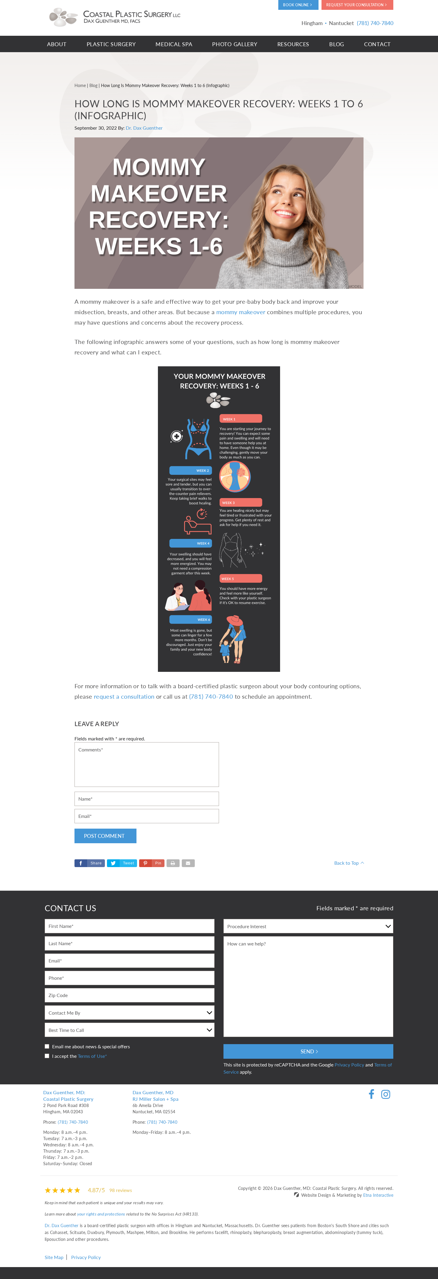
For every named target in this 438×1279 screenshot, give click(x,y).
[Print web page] (173, 863)
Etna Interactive (378, 1195)
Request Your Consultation (354, 4)
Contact (377, 44)
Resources (293, 44)
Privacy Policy (349, 1064)
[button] (151, 863)
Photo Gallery (234, 44)
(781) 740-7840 (73, 1122)
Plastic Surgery (111, 44)
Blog (336, 44)
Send (307, 1051)
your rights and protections (101, 1214)
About (57, 44)
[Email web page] (188, 863)
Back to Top (346, 862)
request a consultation (124, 696)
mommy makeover (240, 312)
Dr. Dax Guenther (144, 127)
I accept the (64, 1055)
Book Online (296, 4)
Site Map (54, 1257)
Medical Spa (174, 44)
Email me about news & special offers (91, 1046)
